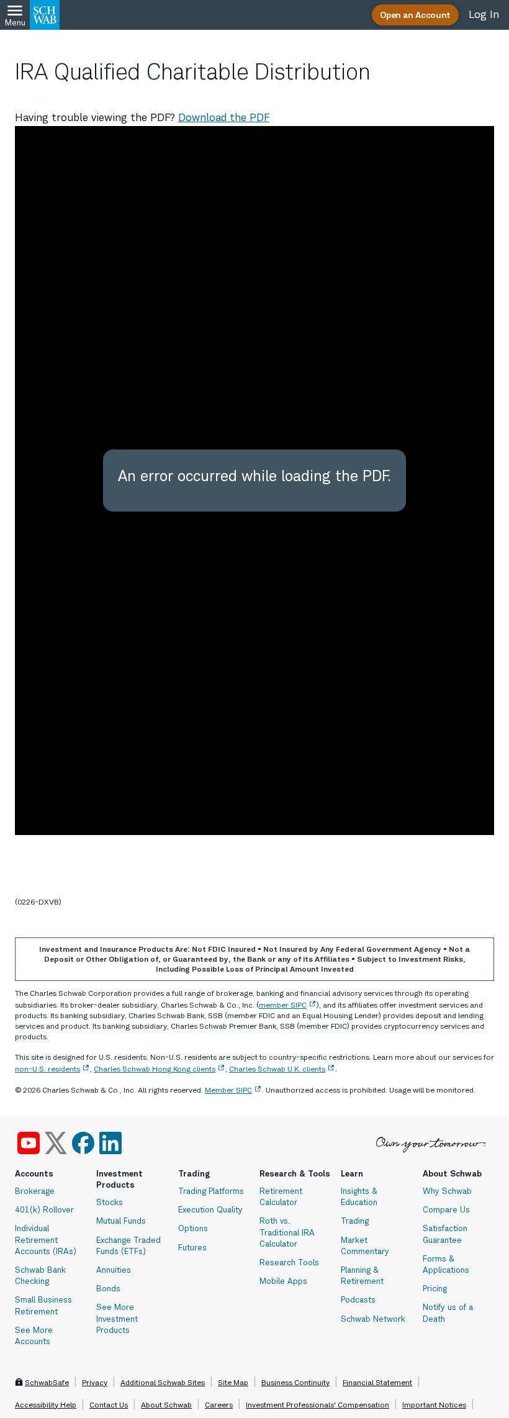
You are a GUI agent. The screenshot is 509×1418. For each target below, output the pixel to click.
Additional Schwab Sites (162, 1382)
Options (193, 1228)
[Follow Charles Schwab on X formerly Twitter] (56, 1143)
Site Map (233, 1382)
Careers (219, 1404)
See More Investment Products (117, 1318)
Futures (192, 1247)
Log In (484, 14)
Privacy (94, 1382)
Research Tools (289, 1262)
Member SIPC (228, 1090)
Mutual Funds (121, 1221)
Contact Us (108, 1404)
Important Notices (434, 1404)
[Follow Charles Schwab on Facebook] (83, 1143)
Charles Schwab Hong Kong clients (154, 1068)
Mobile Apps (283, 1281)
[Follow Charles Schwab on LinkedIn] (111, 1143)
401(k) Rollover (44, 1209)
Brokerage (35, 1191)
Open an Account (415, 14)
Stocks (109, 1202)
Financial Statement (377, 1382)
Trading (355, 1221)
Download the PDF (223, 117)
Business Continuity (295, 1382)
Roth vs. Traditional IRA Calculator (287, 1232)
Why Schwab (447, 1191)
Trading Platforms (211, 1191)
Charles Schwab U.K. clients (277, 1068)
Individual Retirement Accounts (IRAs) (45, 1239)
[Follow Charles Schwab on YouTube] (28, 1143)
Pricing (435, 1288)
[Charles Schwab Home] (45, 15)
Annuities (113, 1270)
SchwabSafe (47, 1382)
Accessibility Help (45, 1404)
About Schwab (166, 1404)
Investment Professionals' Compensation (317, 1404)
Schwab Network (373, 1319)
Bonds (108, 1288)
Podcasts (358, 1299)
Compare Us (446, 1209)
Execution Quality (210, 1209)
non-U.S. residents (47, 1068)
